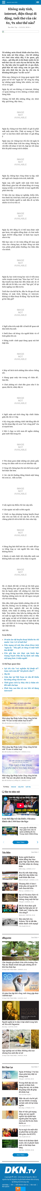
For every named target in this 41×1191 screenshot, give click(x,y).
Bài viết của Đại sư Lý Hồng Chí (11, 723)
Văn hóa (21, 1150)
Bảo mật (33, 1185)
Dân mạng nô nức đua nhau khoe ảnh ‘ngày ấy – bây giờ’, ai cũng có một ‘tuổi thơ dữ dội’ (21, 647)
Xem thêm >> (35, 852)
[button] (37, 842)
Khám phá (22, 915)
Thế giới (21, 902)
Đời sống (21, 1108)
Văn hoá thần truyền (24, 1094)
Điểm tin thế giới (23, 880)
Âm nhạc (4, 1027)
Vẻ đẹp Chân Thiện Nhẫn (9, 969)
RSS (12, 1185)
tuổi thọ (28, 787)
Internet (13, 787)
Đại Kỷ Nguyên (12, 1179)
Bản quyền (5, 1186)
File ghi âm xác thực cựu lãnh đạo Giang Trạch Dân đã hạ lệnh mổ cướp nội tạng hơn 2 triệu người (21, 655)
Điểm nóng (22, 869)
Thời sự (21, 891)
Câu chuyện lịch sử (24, 926)
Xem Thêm (20, 842)
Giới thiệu (5, 1185)
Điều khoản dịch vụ (22, 1185)
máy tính (21, 787)
